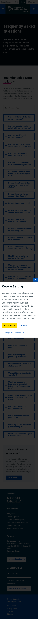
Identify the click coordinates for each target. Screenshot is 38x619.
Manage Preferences (12, 333)
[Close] (35, 279)
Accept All (8, 325)
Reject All (24, 325)
